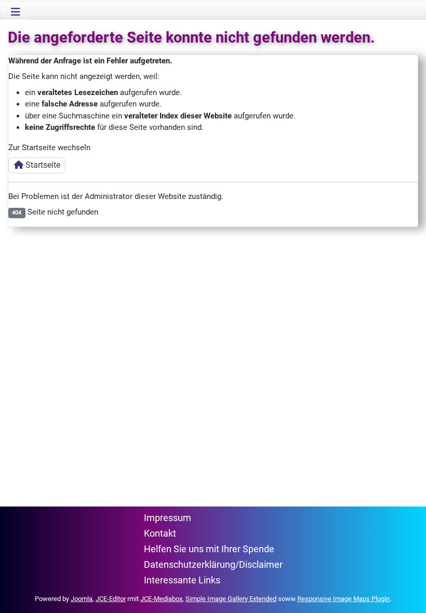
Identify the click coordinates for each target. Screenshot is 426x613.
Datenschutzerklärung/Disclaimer (213, 564)
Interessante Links (182, 580)
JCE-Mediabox (161, 599)
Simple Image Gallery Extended (230, 599)
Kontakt (160, 533)
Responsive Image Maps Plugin (343, 599)
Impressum (167, 518)
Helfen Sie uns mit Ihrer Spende (209, 549)
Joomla (81, 599)
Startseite (41, 165)
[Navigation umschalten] (15, 12)
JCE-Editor (111, 599)
